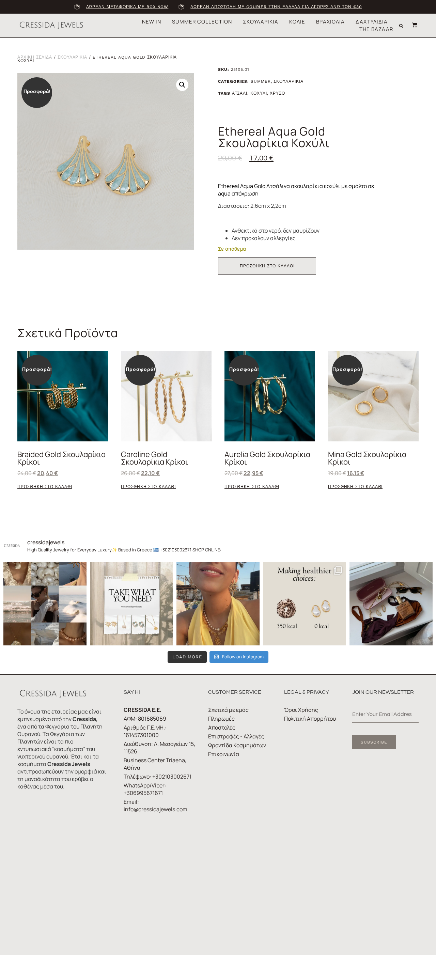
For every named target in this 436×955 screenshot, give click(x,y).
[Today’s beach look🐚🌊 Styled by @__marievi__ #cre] (391, 603)
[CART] (411, 25)
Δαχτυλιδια (372, 21)
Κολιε (297, 21)
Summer (261, 81)
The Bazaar (376, 29)
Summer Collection (202, 21)
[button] (401, 26)
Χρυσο (277, 93)
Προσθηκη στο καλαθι (267, 266)
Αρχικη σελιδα (34, 57)
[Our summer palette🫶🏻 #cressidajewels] (45, 603)
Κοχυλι (258, 93)
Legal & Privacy (306, 692)
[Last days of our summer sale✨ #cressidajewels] (131, 603)
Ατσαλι (240, 93)
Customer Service (234, 692)
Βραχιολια (330, 21)
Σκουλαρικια (260, 21)
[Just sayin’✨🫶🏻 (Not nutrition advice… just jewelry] (304, 603)
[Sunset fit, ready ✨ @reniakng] (218, 603)
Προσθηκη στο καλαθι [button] (44, 487)
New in (151, 21)
